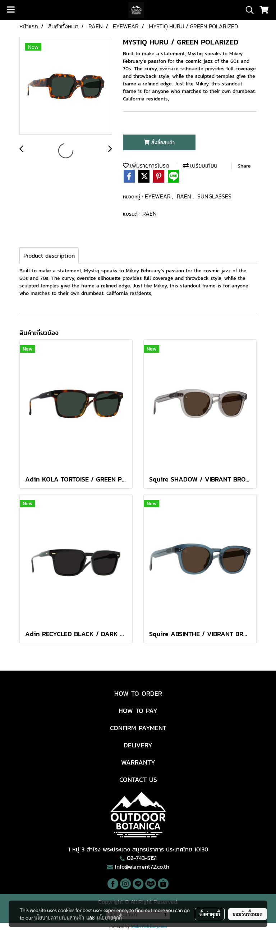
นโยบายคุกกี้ (109, 917)
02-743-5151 (142, 858)
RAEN (185, 196)
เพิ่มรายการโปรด (149, 165)
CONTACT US (138, 779)
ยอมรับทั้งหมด (248, 914)
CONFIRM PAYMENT (138, 728)
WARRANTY (138, 762)
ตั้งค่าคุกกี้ (209, 914)
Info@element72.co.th (142, 866)
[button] (247, 10)
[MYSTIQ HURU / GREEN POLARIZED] (66, 86)
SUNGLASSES (214, 196)
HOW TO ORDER (138, 693)
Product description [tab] (49, 255)
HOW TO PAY (138, 710)
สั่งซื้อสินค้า (162, 142)
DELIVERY (138, 745)
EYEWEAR (158, 196)
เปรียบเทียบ (203, 165)
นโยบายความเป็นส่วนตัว (59, 917)
